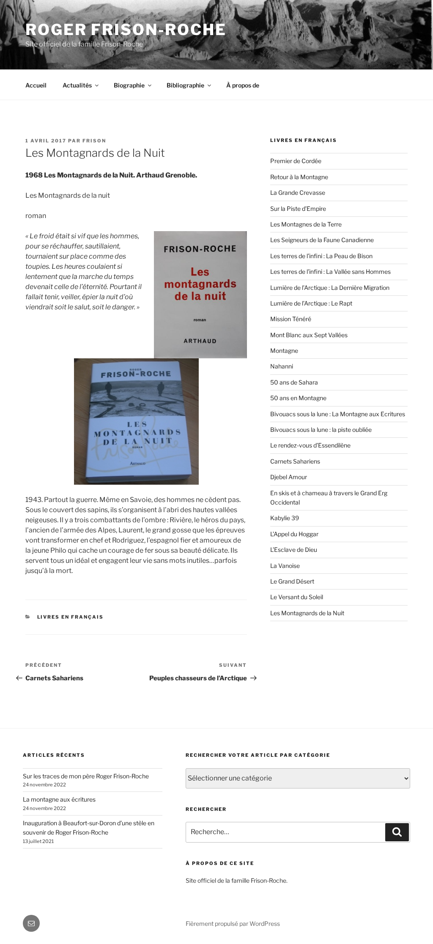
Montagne (284, 350)
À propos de (242, 85)
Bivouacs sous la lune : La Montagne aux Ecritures (337, 413)
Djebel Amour (288, 476)
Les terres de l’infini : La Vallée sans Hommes (330, 271)
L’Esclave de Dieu (293, 549)
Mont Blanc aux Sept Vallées (309, 334)
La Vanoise (285, 565)
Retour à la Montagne (299, 176)
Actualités (77, 85)
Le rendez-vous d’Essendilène (310, 445)
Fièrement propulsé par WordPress (233, 923)
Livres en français (70, 617)
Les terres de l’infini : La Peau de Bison (321, 255)
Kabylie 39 (284, 517)
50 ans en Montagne (298, 397)
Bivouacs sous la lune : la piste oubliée (321, 429)
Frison (94, 141)
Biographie (129, 85)
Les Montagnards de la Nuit (307, 613)
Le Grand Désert (292, 581)
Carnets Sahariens (295, 461)
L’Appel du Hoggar (294, 533)
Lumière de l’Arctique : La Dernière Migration (329, 287)
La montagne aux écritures (59, 799)
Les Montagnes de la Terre (306, 224)
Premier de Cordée (295, 160)
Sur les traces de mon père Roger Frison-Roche (86, 776)
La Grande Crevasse (297, 192)
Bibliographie (185, 85)
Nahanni (281, 366)
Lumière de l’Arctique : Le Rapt (311, 303)
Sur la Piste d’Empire (298, 208)
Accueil (36, 85)
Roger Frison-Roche (126, 29)
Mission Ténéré (290, 318)
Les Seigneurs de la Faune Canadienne (322, 239)
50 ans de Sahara (294, 382)
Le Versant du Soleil (296, 596)
